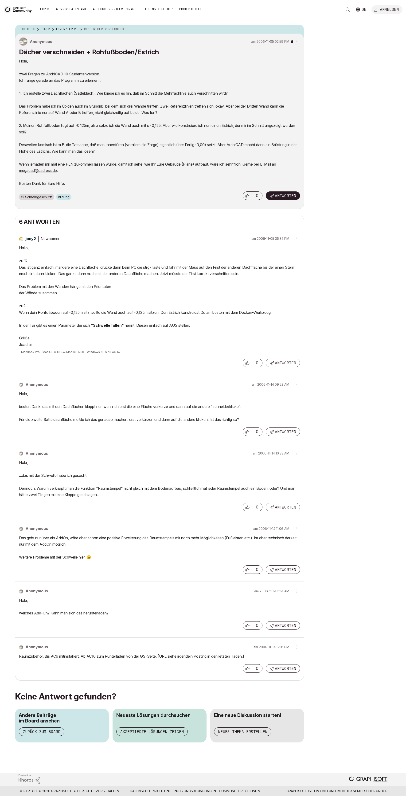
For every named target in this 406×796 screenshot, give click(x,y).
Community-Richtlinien (239, 791)
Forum (45, 9)
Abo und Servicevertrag (113, 9)
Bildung (64, 197)
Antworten (285, 195)
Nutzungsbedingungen (195, 791)
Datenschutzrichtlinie (151, 791)
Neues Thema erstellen (242, 731)
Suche (347, 9)
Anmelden (389, 9)
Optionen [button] (297, 29)
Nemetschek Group (370, 791)
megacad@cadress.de (38, 170)
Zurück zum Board (41, 731)
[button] (247, 196)
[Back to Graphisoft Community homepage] (19, 9)
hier (82, 557)
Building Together (157, 9)
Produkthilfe (190, 9)
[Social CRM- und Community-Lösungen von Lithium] (29, 779)
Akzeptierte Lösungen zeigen (152, 731)
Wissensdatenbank (71, 9)
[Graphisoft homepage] (368, 779)
